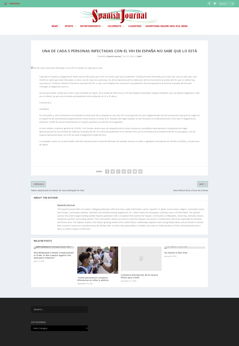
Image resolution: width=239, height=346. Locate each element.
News (55, 26)
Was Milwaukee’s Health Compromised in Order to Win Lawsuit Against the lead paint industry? (53, 255)
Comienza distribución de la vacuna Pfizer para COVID (139, 276)
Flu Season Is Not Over (176, 252)
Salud (139, 56)
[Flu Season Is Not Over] (184, 248)
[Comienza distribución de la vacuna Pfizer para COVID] (141, 259)
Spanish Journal (114, 56)
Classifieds (134, 26)
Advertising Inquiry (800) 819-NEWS (167, 26)
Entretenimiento (90, 26)
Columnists (114, 26)
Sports (69, 26)
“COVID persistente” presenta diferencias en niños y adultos (93, 278)
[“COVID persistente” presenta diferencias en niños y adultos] (97, 260)
